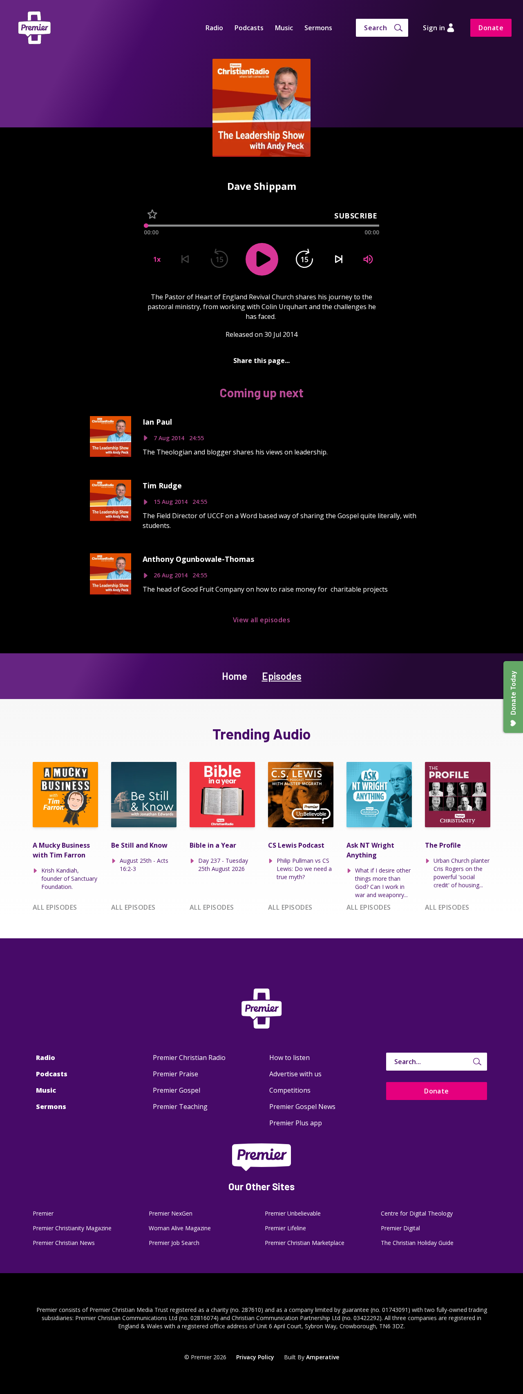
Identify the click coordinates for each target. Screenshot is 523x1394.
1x (157, 259)
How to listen (289, 1057)
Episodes (282, 676)
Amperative (322, 1357)
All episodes (55, 907)
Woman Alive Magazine (180, 1228)
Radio (214, 27)
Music (284, 27)
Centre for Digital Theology (417, 1213)
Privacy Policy (255, 1357)
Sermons (318, 27)
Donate (490, 27)
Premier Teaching (180, 1106)
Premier (43, 1213)
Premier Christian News (64, 1243)
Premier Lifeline (285, 1228)
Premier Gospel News (302, 1106)
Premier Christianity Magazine (72, 1228)
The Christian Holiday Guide (417, 1243)
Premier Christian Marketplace (304, 1243)
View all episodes (261, 619)
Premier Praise (175, 1073)
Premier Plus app (295, 1122)
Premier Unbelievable (293, 1213)
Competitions (290, 1090)
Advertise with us (295, 1073)
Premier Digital (400, 1228)
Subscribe (356, 215)
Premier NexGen (170, 1213)
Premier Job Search (174, 1243)
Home (234, 676)
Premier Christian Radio (189, 1057)
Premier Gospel (176, 1090)
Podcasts (249, 27)
